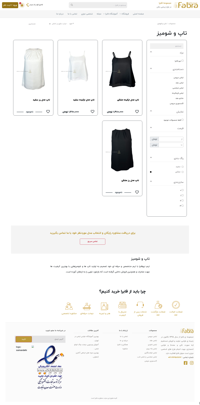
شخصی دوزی (87, 14)
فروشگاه (125, 14)
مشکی (177, 172)
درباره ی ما (124, 340)
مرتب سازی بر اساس (58, 24)
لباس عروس (152, 336)
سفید (178, 166)
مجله (99, 14)
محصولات (172, 24)
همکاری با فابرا (122, 344)
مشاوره (125, 349)
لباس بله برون (151, 349)
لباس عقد (153, 340)
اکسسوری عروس (150, 361)
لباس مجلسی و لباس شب (147, 357)
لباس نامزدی (152, 344)
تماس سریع (93, 241)
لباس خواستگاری (150, 353)
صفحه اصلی (138, 14)
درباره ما (60, 14)
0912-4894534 (36, 5)
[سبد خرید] (22, 5)
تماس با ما (72, 14)
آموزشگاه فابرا (111, 14)
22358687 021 (174, 357)
